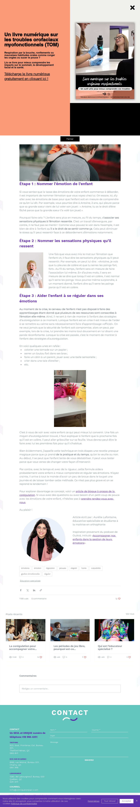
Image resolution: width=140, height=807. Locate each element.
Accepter (126, 801)
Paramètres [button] (93, 801)
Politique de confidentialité (24, 803)
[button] (132, 7)
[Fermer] (136, 801)
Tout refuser (110, 801)
